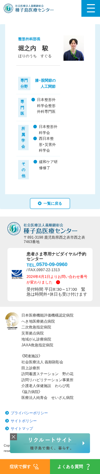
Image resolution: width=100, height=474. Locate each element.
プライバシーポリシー (29, 413)
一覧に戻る (52, 203)
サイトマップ (22, 429)
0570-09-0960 (51, 264)
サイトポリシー (24, 421)
